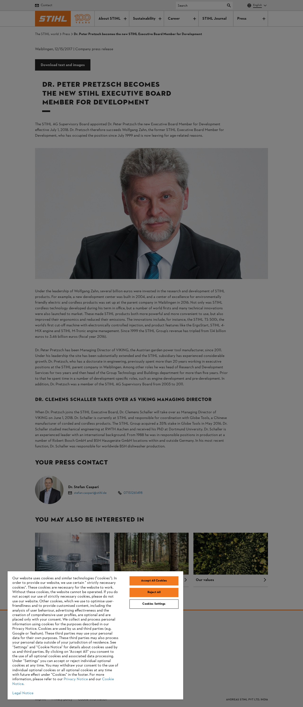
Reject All (153, 592)
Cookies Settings (153, 604)
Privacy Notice (76, 679)
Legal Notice (22, 693)
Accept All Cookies (154, 581)
